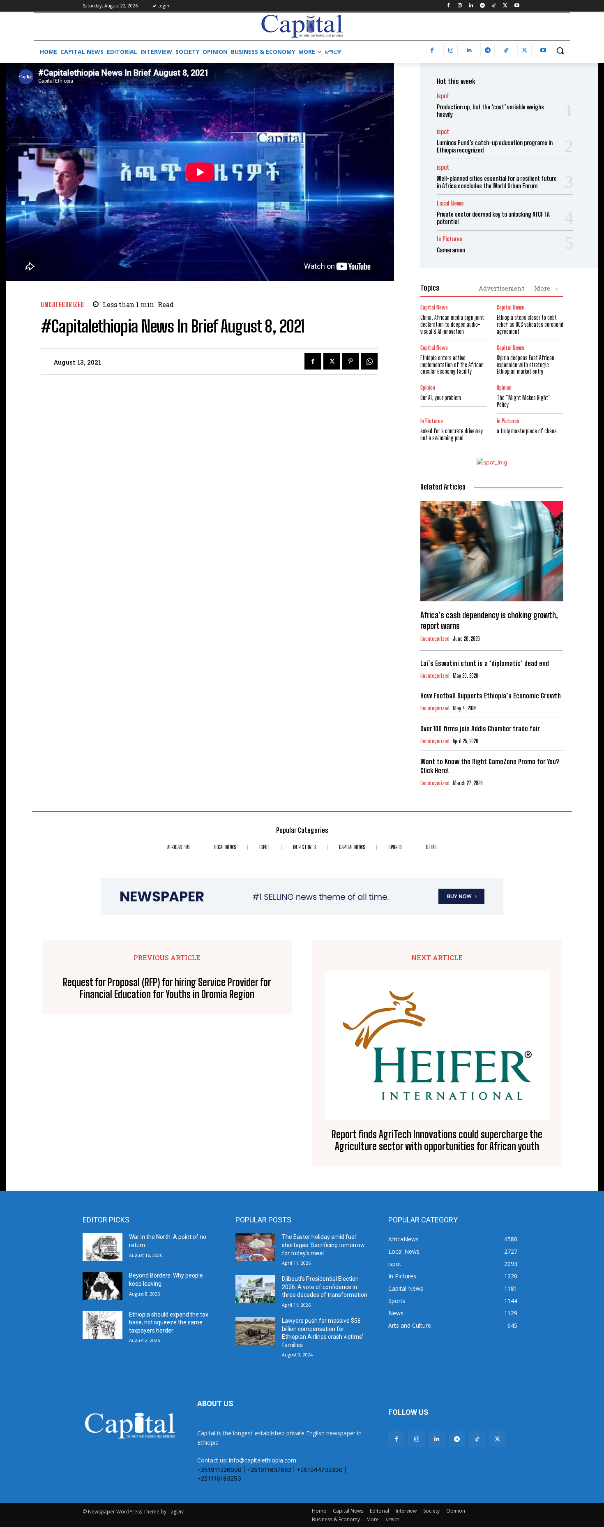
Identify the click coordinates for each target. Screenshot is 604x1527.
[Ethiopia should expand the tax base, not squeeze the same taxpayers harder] (102, 1325)
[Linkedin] (471, 6)
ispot (443, 96)
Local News (450, 203)
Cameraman (451, 250)
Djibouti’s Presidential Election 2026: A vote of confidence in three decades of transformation (324, 1286)
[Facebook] (448, 6)
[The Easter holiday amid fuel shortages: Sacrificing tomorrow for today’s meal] (255, 1247)
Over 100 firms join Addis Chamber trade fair (480, 728)
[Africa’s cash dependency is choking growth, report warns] (491, 551)
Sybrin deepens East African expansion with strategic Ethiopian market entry (525, 364)
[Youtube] (516, 6)
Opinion (427, 387)
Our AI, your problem (440, 397)
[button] (560, 50)
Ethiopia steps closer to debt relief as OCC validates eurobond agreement (530, 324)
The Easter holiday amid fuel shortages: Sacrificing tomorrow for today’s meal (323, 1245)
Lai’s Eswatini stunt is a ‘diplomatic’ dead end (484, 663)
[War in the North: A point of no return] (102, 1247)
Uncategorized (62, 304)
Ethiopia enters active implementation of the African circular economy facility (452, 364)
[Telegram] (482, 6)
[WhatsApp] (369, 361)
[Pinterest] (350, 361)
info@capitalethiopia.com (262, 1460)
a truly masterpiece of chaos (527, 430)
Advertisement (501, 288)
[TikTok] (494, 6)
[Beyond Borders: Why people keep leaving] (102, 1286)
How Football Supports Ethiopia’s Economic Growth (490, 695)
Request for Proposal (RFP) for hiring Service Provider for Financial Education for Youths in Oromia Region (167, 988)
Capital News (434, 307)
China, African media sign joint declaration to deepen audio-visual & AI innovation (452, 324)
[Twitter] (505, 6)
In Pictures (450, 239)
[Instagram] (459, 6)
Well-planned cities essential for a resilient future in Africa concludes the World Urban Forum (497, 182)
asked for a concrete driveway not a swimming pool (451, 434)
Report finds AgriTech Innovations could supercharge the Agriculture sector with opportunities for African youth (437, 1140)
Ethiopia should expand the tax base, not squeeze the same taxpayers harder (168, 1322)
